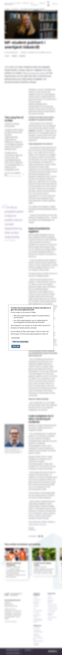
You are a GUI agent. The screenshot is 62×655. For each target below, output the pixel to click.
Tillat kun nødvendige (20, 342)
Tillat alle (15, 346)
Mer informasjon (15, 337)
